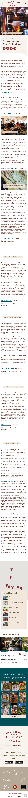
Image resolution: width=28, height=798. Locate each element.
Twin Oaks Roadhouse (8, 368)
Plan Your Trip (14, 748)
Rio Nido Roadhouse (7, 238)
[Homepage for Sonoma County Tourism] (14, 3)
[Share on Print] (4, 48)
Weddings (12, 755)
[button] (11, 569)
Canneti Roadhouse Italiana (9, 168)
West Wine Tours (15, 88)
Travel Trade (6, 755)
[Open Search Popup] (2, 3)
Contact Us (8, 745)
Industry (7, 752)
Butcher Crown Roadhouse (9, 514)
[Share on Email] (11, 48)
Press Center (19, 752)
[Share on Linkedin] (14, 48)
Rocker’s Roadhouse (7, 113)
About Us (14, 758)
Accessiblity (18, 796)
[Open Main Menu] (25, 3)
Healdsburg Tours (5, 92)
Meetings (13, 752)
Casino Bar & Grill (6, 301)
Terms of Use (11, 796)
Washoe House (5, 425)
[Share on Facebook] (7, 48)
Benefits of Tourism (20, 755)
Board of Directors (17, 745)
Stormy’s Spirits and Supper (9, 481)
